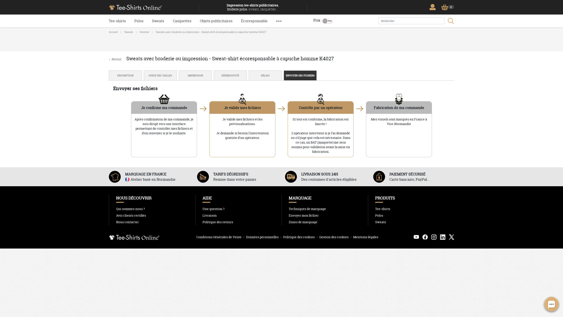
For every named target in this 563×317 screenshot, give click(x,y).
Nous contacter (127, 222)
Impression (195, 75)
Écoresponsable (254, 20)
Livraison (210, 215)
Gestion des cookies (334, 237)
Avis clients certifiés (131, 215)
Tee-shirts (117, 20)
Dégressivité (230, 75)
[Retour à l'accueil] (152, 7)
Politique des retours (218, 222)
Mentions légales (365, 237)
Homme (144, 32)
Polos (138, 20)
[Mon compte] (434, 7)
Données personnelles (262, 237)
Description (125, 75)
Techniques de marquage (307, 208)
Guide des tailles (160, 75)
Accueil (113, 32)
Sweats (158, 20)
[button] (279, 21)
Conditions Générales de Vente (218, 237)
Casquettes (182, 20)
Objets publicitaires (216, 20)
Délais (265, 75)
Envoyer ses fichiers (300, 75)
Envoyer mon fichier (304, 215)
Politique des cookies (299, 237)
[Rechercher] (450, 21)
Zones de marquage (303, 222)
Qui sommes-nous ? (130, 208)
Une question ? (214, 208)
